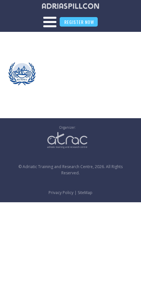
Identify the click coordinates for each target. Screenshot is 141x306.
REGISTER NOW (79, 21)
